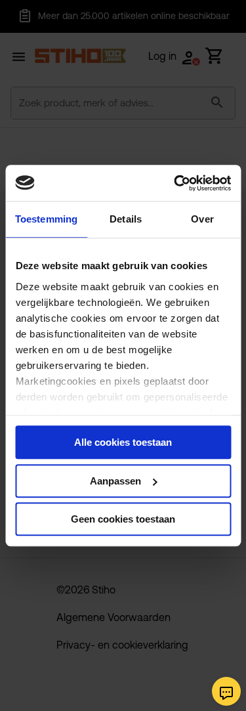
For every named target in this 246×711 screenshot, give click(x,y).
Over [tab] (202, 219)
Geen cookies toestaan (123, 519)
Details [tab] (126, 219)
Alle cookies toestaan (123, 442)
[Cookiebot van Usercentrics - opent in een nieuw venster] (175, 183)
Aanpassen (115, 480)
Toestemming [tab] (46, 219)
